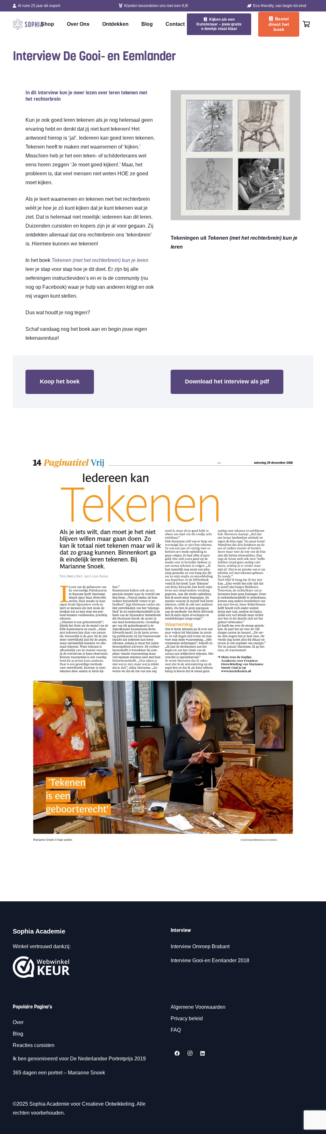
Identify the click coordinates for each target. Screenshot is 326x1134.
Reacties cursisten (33, 1045)
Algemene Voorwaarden (198, 1007)
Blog (18, 1033)
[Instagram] (189, 1053)
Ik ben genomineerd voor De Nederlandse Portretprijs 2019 (80, 1058)
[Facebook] (177, 1053)
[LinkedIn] (202, 1053)
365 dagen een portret (37, 1072)
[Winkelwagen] (306, 24)
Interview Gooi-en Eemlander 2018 (210, 960)
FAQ (176, 1030)
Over (18, 1022)
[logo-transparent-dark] (28, 24)
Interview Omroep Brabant (200, 946)
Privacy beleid (187, 1018)
